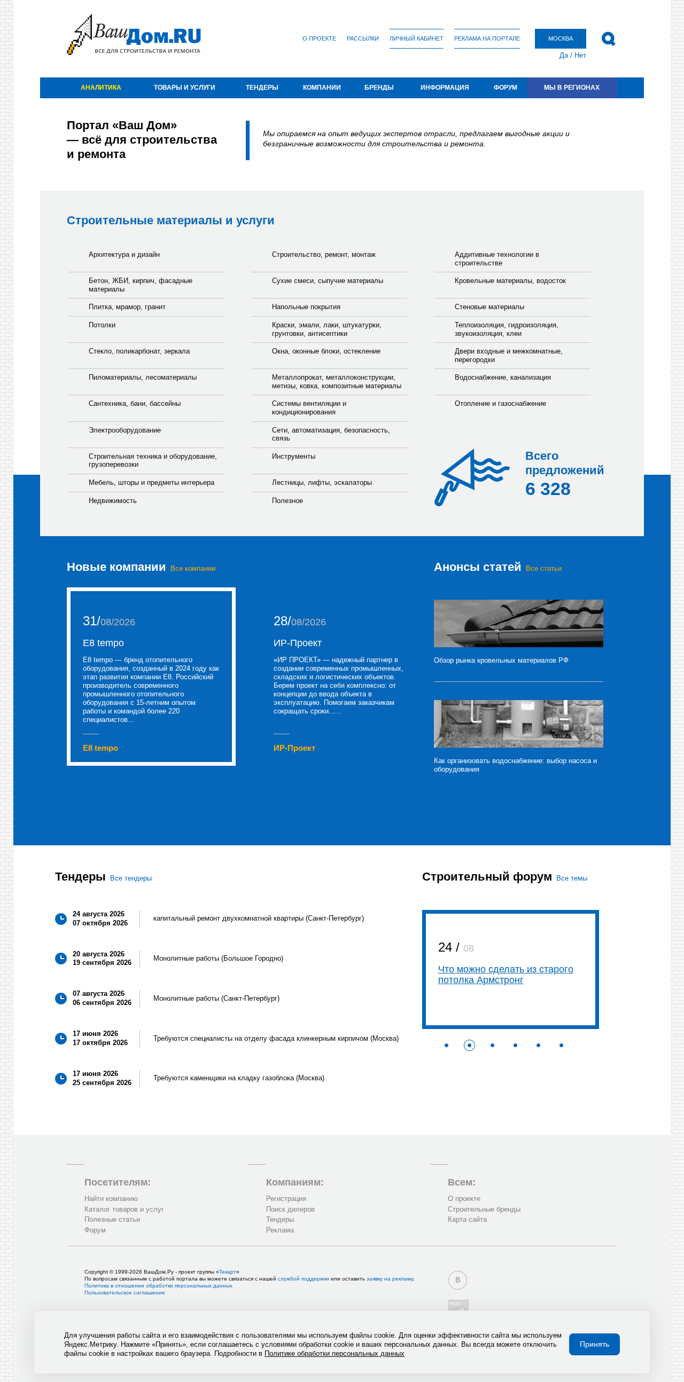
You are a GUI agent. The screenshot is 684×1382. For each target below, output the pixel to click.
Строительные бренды (484, 1209)
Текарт (227, 1272)
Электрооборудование (125, 430)
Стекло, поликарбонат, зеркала (139, 351)
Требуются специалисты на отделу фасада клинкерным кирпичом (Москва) (276, 1038)
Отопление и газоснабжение (500, 403)
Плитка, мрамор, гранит (127, 307)
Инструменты (293, 456)
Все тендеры (131, 878)
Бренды (379, 87)
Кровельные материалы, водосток (510, 281)
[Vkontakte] (457, 1280)
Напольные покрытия (306, 307)
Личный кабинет (417, 38)
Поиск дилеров (290, 1209)
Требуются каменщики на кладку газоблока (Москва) (238, 1078)
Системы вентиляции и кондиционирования (309, 407)
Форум (505, 87)
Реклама (280, 1230)
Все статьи (544, 568)
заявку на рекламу (390, 1279)
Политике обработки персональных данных (335, 1353)
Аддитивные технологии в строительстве (497, 258)
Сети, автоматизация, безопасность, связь (331, 434)
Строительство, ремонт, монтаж (324, 254)
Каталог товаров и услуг (124, 1209)
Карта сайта (467, 1219)
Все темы (571, 878)
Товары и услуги (184, 87)
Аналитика (101, 87)
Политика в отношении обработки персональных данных (158, 1286)
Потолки (102, 325)
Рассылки (363, 38)
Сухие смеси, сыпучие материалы (327, 281)
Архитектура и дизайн (124, 254)
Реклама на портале (487, 38)
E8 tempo (103, 643)
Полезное (287, 501)
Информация (445, 87)
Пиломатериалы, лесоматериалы (143, 377)
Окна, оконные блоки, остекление (326, 351)
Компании (322, 87)
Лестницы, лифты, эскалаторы (322, 482)
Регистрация (286, 1199)
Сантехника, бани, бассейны (135, 403)
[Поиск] (608, 39)
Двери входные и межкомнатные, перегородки (509, 355)
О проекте (319, 38)
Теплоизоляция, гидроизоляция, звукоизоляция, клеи (506, 329)
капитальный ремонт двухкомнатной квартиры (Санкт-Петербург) (258, 918)
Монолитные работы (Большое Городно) (218, 958)
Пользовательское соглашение (124, 1292)
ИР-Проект (298, 643)
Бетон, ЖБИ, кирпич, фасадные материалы (140, 285)
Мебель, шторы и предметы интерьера (151, 482)
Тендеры (262, 87)
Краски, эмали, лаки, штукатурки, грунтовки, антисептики (327, 329)
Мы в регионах (572, 87)
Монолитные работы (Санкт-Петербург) (216, 998)
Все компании (192, 568)
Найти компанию (111, 1199)
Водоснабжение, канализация (503, 377)
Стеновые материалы (489, 307)
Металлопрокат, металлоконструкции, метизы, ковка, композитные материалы (336, 381)
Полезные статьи (112, 1219)
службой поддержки (303, 1279)
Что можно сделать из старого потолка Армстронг (505, 974)
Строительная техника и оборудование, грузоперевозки (153, 460)
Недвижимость (113, 501)
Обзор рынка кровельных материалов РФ (501, 660)
